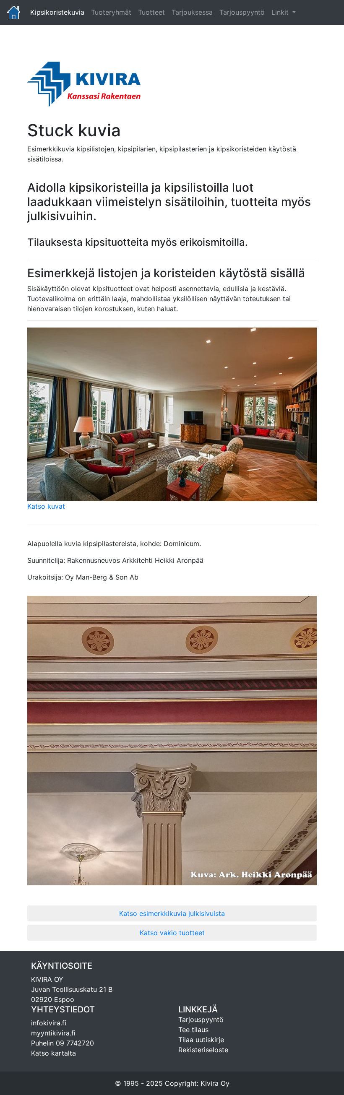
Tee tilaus (193, 1029)
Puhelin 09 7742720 (62, 1043)
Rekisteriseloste (203, 1050)
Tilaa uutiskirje (201, 1039)
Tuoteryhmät (111, 12)
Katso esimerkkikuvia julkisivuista (172, 913)
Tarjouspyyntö (242, 12)
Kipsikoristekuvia (59, 12)
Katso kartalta (53, 1053)
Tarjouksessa (192, 12)
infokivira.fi (48, 1023)
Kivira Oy (215, 1083)
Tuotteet (151, 12)
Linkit (281, 12)
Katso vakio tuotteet (172, 933)
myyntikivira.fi (53, 1033)
